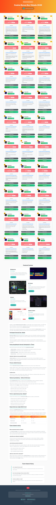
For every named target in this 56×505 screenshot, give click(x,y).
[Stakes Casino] (17, 314)
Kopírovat (13, 22)
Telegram (23, 499)
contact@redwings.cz (32, 499)
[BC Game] (17, 287)
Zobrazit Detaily (11, 35)
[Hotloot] (38, 301)
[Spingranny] (38, 273)
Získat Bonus (11, 37)
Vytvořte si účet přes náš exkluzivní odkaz (11, 52)
